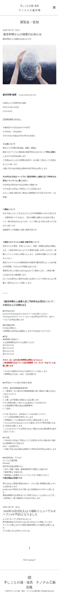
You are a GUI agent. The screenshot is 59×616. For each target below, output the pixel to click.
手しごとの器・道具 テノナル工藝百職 (30, 585)
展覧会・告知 (29, 22)
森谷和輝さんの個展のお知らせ (22, 34)
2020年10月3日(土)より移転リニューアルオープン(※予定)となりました (29, 513)
